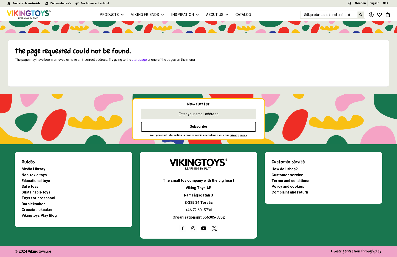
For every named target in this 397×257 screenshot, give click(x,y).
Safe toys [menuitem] (30, 186)
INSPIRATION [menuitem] (182, 14)
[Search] (360, 15)
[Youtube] (203, 228)
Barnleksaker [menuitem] (33, 204)
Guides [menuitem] (28, 162)
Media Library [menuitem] (33, 169)
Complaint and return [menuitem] (290, 192)
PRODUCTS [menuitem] (109, 14)
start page (139, 59)
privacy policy (238, 135)
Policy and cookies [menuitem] (288, 186)
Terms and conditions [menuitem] (290, 181)
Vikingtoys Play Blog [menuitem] (39, 215)
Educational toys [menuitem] (36, 181)
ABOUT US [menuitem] (214, 14)
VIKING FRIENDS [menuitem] (145, 14)
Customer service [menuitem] (288, 162)
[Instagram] (193, 228)
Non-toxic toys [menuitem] (34, 175)
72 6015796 (202, 210)
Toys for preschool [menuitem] (38, 198)
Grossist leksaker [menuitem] (37, 210)
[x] (214, 228)
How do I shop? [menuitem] (285, 169)
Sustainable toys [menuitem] (36, 192)
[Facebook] (182, 228)
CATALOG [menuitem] (243, 14)
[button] (379, 14)
